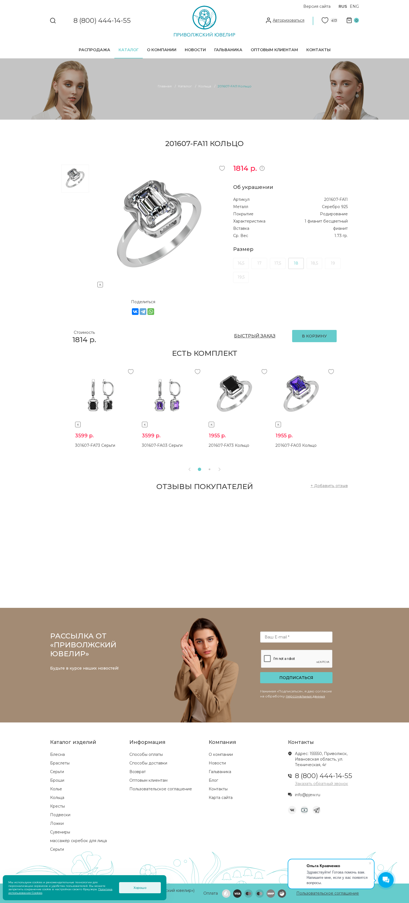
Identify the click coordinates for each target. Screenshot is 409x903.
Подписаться (296, 677)
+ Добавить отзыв (329, 485)
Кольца (57, 797)
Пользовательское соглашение (160, 788)
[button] (199, 469)
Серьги (57, 771)
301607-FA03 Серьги (162, 445)
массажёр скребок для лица (78, 840)
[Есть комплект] (158, 283)
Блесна (57, 754)
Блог (213, 780)
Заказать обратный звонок (321, 783)
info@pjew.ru (307, 794)
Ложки (57, 823)
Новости (195, 49)
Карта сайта (221, 797)
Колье (56, 788)
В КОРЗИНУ (314, 336)
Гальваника (228, 49)
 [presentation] (189, 469)
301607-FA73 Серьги (95, 445)
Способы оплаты (146, 754)
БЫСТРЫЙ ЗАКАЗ (254, 336)
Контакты (318, 49)
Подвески (60, 814)
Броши (57, 780)
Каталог (129, 49)
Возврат (137, 771)
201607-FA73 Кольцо (229, 445)
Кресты (57, 806)
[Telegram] (143, 311)
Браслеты (60, 763)
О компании (161, 49)
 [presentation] (219, 469)
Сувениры (60, 832)
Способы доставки (148, 763)
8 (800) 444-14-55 (102, 20)
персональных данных (305, 696)
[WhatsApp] (150, 311)
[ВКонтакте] (135, 311)
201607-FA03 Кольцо (296, 445)
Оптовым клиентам (274, 49)
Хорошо (140, 888)
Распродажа (94, 49)
